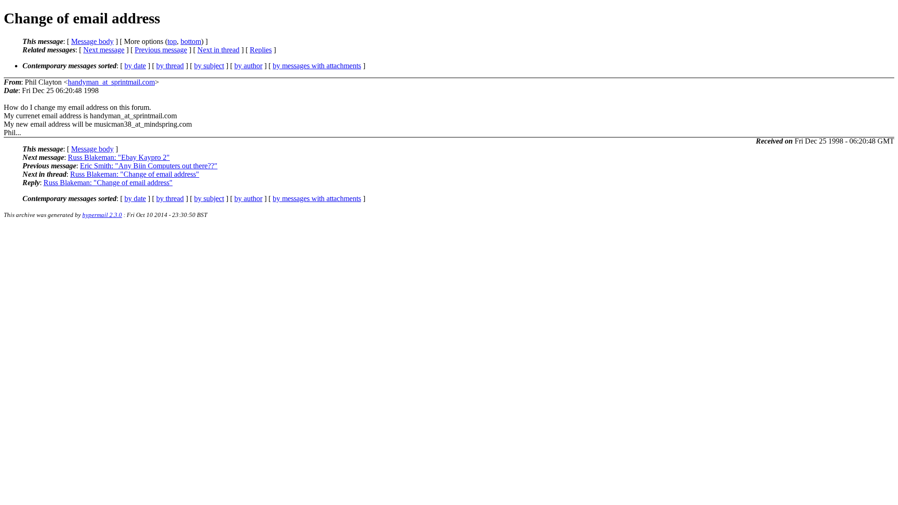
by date (135, 66)
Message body (92, 41)
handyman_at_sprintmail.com (111, 82)
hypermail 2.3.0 (102, 214)
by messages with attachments (317, 66)
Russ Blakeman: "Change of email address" (134, 174)
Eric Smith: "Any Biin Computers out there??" (148, 166)
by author (248, 66)
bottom (191, 41)
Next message (103, 50)
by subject (209, 66)
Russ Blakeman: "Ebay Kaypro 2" (119, 157)
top (172, 41)
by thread (170, 66)
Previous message (161, 50)
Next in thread (218, 50)
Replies (261, 50)
